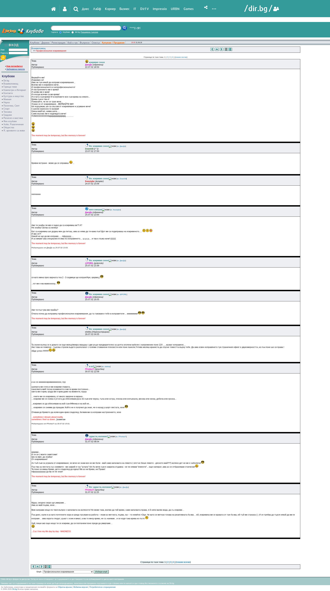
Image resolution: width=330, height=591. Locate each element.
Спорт (6, 108)
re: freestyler (115, 210)
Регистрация (58, 42)
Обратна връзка (65, 587)
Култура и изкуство (13, 96)
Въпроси (85, 42)
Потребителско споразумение (102, 587)
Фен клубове (10, 121)
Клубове (34, 42)
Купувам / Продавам (113, 42)
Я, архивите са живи (14, 130)
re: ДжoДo (121, 146)
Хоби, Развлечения (13, 124)
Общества (8, 127)
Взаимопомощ (10, 83)
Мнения (7, 99)
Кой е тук (73, 42)
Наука (6, 102)
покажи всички (181, 57)
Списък (96, 42)
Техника (7, 112)
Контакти (8, 93)
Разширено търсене (89, 32)
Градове (7, 115)
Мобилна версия (80, 587)
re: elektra (106, 366)
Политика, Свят (11, 105)
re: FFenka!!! (121, 436)
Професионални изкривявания (51, 51)
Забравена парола (15, 69)
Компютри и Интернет (14, 90)
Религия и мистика (13, 118)
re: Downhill (121, 179)
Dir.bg (6, 80)
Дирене (45, 42)
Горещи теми (10, 87)
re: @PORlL (122, 294)
